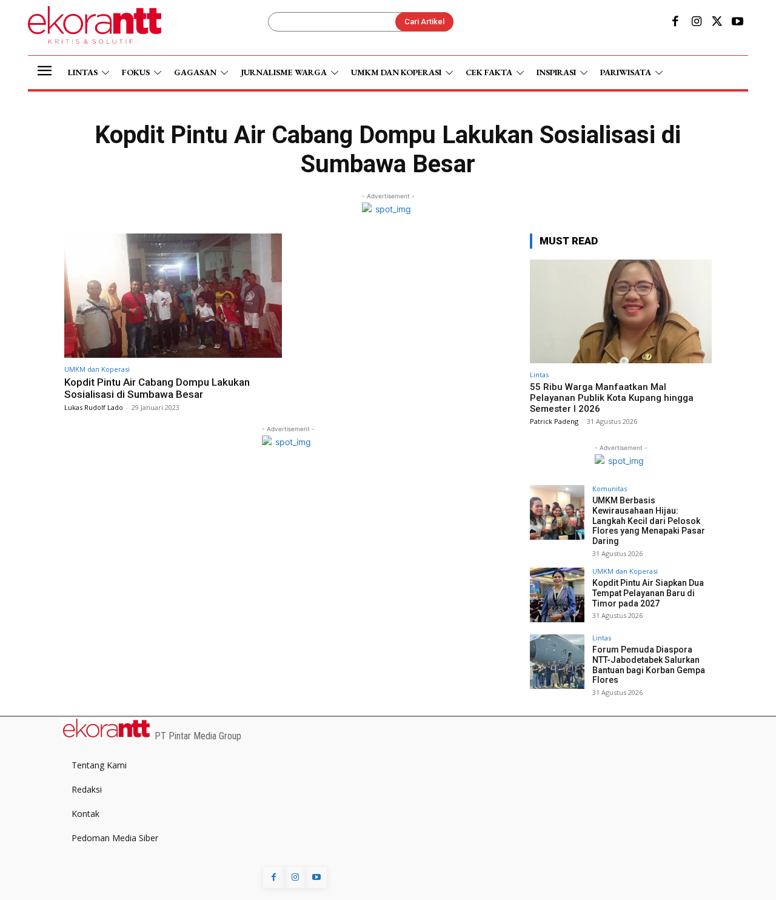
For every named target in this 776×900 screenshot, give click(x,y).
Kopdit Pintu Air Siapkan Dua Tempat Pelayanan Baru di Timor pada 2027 (648, 593)
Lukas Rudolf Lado (93, 407)
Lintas (539, 374)
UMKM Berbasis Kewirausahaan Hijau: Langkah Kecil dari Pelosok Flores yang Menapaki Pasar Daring (648, 520)
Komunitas (609, 488)
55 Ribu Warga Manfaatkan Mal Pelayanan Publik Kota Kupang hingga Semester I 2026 (612, 397)
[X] (717, 22)
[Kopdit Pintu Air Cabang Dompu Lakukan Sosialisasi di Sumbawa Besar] (173, 295)
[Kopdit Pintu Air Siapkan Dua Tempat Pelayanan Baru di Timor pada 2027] (557, 595)
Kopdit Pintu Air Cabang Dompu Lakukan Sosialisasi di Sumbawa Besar (157, 388)
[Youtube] (738, 22)
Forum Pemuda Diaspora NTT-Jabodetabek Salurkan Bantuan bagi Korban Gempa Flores (648, 665)
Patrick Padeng (554, 421)
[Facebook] (675, 22)
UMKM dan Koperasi (97, 369)
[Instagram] (696, 22)
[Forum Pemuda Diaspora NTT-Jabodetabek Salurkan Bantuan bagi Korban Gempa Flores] (557, 661)
